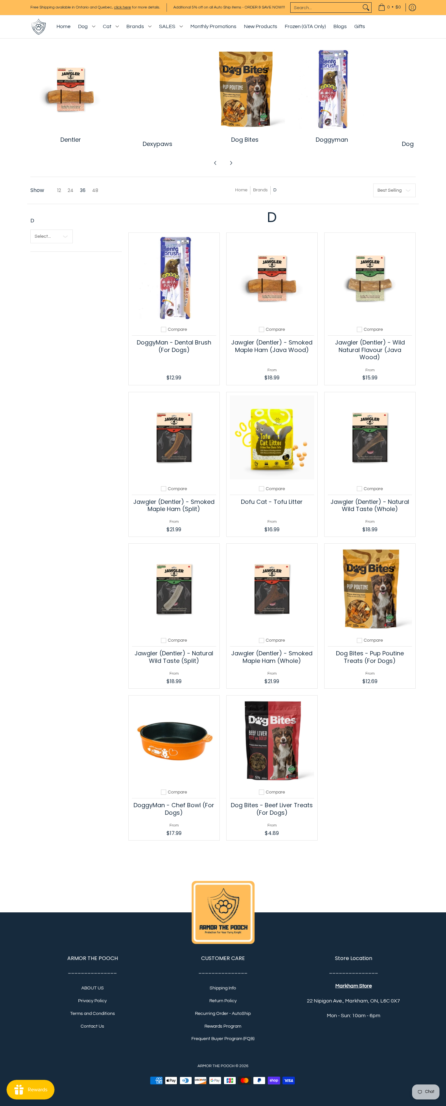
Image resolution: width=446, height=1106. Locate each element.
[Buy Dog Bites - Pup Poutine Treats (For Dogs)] (370, 589)
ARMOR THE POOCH (216, 1066)
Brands (260, 190)
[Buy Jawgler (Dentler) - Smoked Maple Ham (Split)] (174, 437)
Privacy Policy (92, 1001)
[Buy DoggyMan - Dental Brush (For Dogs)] (174, 278)
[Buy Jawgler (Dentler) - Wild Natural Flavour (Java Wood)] (370, 278)
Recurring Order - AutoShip (223, 1013)
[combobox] (326, 7)
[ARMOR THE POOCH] (38, 26)
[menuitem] (389, 7)
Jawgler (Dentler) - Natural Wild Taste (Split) (174, 657)
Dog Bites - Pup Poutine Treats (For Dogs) (370, 657)
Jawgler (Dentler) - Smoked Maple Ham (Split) (174, 505)
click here (122, 7)
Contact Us (92, 1026)
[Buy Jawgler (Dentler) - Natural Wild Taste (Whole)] (370, 437)
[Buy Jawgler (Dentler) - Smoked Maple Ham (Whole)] (272, 589)
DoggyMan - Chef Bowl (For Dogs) (174, 808)
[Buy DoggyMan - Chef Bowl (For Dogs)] (174, 741)
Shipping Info (223, 988)
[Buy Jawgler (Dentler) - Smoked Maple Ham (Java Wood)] (272, 278)
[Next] (231, 163)
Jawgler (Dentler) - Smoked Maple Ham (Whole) (271, 657)
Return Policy (223, 1001)
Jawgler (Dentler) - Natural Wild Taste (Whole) (369, 505)
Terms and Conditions (92, 1013)
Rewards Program (222, 1026)
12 (59, 190)
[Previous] (215, 163)
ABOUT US (92, 988)
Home (241, 190)
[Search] (366, 7)
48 (95, 190)
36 (83, 190)
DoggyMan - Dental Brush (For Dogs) (174, 346)
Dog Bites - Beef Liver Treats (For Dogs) (272, 808)
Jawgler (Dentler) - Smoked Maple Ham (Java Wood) (271, 346)
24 (70, 190)
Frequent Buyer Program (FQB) (222, 1038)
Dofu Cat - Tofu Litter (272, 502)
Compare (177, 329)
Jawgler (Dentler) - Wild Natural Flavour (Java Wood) (370, 349)
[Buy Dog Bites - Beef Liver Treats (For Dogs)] (272, 741)
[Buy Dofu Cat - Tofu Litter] (272, 437)
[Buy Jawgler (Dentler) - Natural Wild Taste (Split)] (174, 589)
